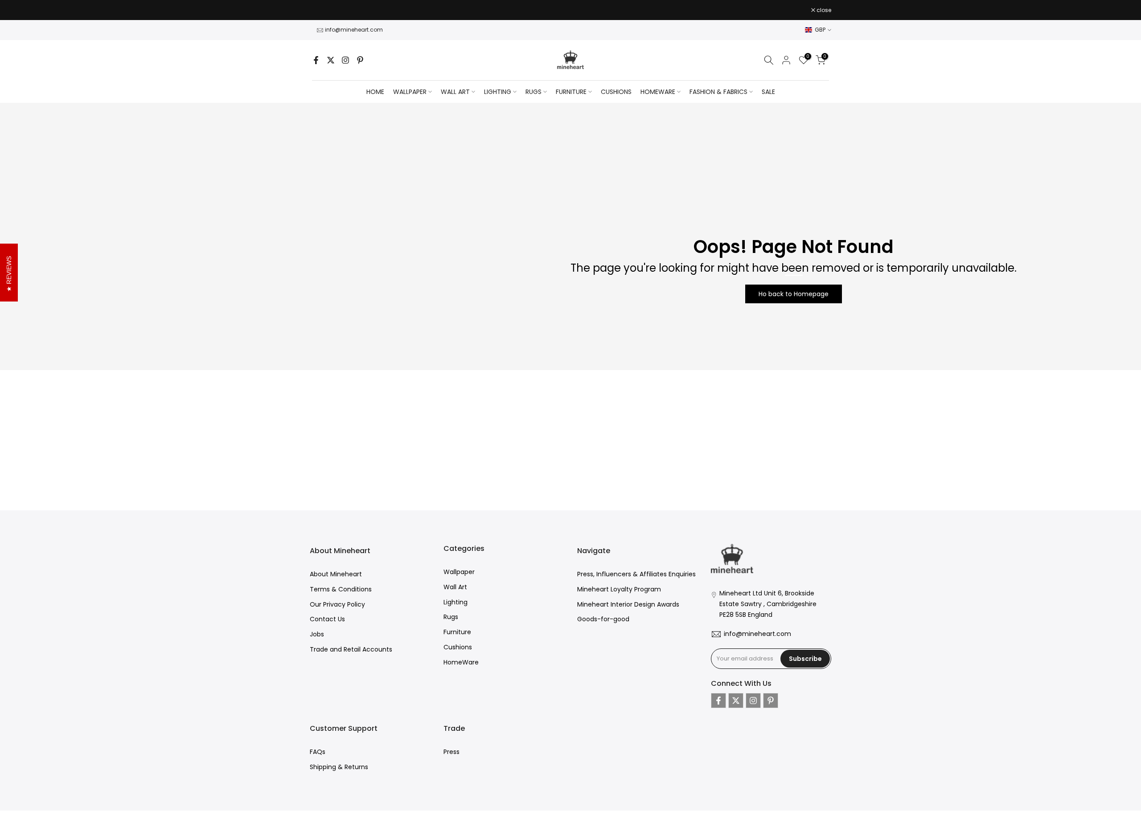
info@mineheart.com (354, 29)
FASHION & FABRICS (718, 91)
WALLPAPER (410, 91)
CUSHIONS (616, 91)
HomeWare (461, 662)
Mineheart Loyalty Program (619, 589)
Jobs (317, 634)
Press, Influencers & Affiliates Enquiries (636, 574)
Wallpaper (459, 571)
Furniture (457, 632)
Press (451, 751)
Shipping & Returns (339, 766)
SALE (768, 91)
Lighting (455, 602)
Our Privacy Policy (337, 604)
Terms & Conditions (341, 589)
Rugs (450, 616)
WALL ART (455, 91)
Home (375, 91)
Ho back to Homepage (794, 293)
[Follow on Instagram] (345, 60)
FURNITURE (571, 91)
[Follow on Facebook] (316, 60)
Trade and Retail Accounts (351, 649)
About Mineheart (336, 574)
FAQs (317, 751)
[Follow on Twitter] (331, 60)
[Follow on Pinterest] (360, 60)
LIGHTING (497, 91)
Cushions (457, 647)
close (322, 10)
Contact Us (327, 619)
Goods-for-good (603, 619)
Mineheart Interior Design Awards (628, 604)
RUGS (533, 91)
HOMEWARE (657, 91)
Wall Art (455, 587)
